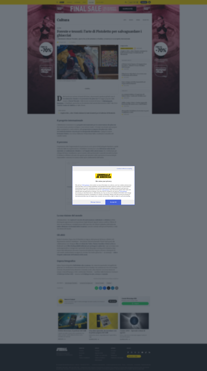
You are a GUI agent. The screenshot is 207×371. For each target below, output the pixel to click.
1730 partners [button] (85, 185)
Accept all (113, 202)
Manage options (96, 202)
